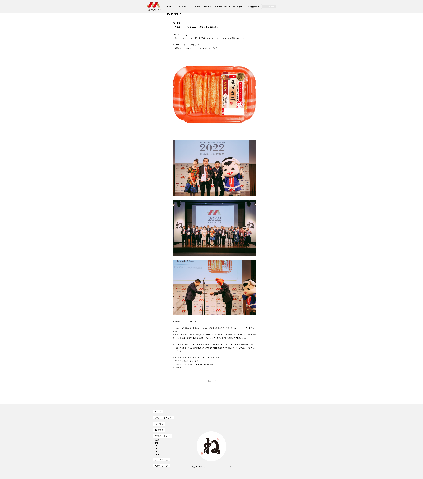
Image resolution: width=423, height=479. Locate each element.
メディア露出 (236, 7)
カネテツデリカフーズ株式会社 (196, 48)
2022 (157, 449)
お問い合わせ (251, 7)
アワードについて (182, 7)
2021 (157, 451)
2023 (157, 446)
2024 (157, 443)
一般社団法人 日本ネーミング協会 (185, 361)
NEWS (169, 7)
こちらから (192, 321)
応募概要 (196, 7)
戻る (214, 381)
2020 (157, 454)
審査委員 (207, 7)
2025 (157, 440)
